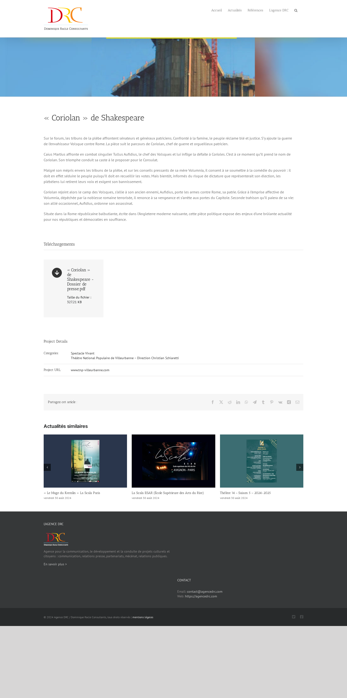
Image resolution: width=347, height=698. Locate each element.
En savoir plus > (55, 564)
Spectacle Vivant (82, 353)
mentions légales (142, 617)
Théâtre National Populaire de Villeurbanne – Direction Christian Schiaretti (125, 358)
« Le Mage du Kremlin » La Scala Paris (72, 493)
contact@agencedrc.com (204, 591)
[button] (295, 10)
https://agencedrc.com (201, 596)
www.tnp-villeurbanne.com (90, 370)
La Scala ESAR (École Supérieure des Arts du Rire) (168, 493)
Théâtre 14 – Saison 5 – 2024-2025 (245, 493)
